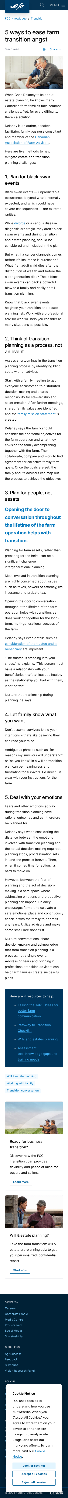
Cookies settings (34, 1465)
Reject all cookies (34, 1482)
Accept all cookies (34, 1474)
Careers (10, 1308)
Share (54, 49)
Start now (20, 1270)
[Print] (44, 49)
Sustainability (14, 1336)
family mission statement (37, 414)
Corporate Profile (16, 1314)
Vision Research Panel (20, 1370)
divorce (19, 223)
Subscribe (11, 1365)
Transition (37, 18)
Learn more (21, 1182)
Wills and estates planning (38, 1039)
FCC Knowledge (16, 18)
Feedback (11, 1359)
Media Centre (14, 1319)
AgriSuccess (13, 1354)
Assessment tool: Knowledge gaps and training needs (37, 1053)
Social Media (13, 1330)
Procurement (13, 1325)
